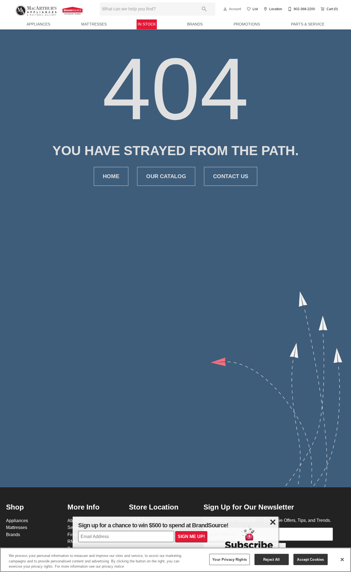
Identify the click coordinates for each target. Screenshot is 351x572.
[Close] (342, 559)
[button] (225, 9)
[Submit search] (204, 9)
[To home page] (49, 9)
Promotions (247, 24)
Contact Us (230, 176)
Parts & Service (307, 24)
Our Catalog (166, 176)
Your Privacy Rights (229, 559)
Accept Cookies (310, 559)
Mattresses (94, 24)
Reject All (271, 559)
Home (111, 176)
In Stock (147, 24)
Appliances (38, 24)
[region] (175, 560)
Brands (195, 24)
